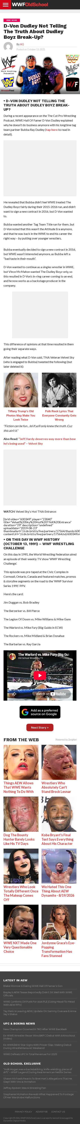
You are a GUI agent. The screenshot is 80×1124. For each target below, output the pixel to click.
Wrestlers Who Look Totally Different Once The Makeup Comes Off (21, 893)
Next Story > (40, 727)
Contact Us (58, 1111)
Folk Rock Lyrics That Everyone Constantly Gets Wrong (59, 415)
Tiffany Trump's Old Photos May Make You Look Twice (20, 415)
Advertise (42, 1111)
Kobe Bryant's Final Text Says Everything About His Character (57, 839)
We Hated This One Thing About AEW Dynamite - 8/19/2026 (57, 891)
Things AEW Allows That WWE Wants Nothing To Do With (19, 787)
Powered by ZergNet (66, 739)
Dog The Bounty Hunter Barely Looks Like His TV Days (19, 839)
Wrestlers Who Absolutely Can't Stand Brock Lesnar (56, 787)
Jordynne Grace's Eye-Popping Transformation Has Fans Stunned (58, 949)
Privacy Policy (23, 1111)
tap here (52, 129)
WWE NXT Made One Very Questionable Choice (20, 947)
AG (22, 44)
